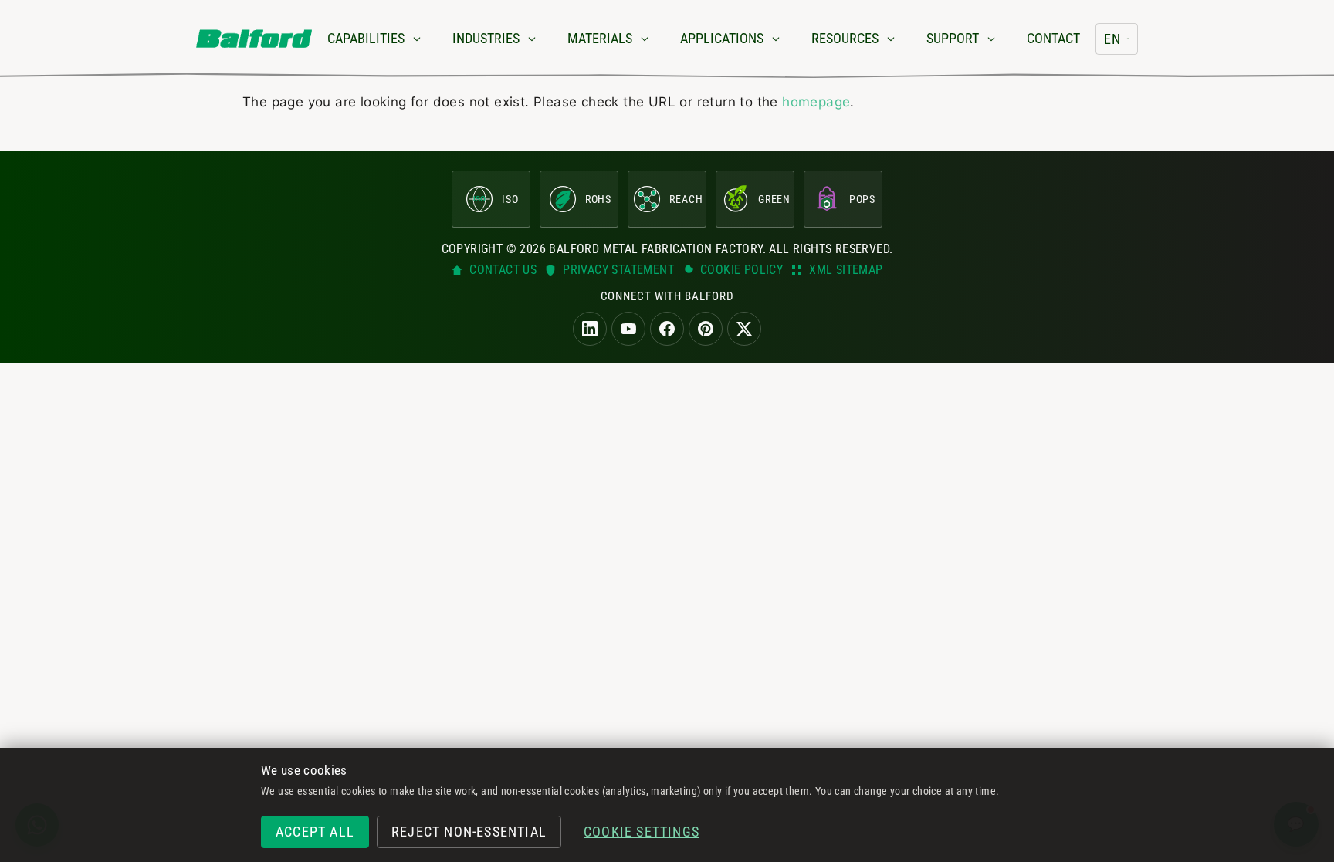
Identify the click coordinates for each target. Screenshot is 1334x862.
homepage (816, 102)
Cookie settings (641, 831)
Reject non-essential (469, 831)
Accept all (315, 831)
